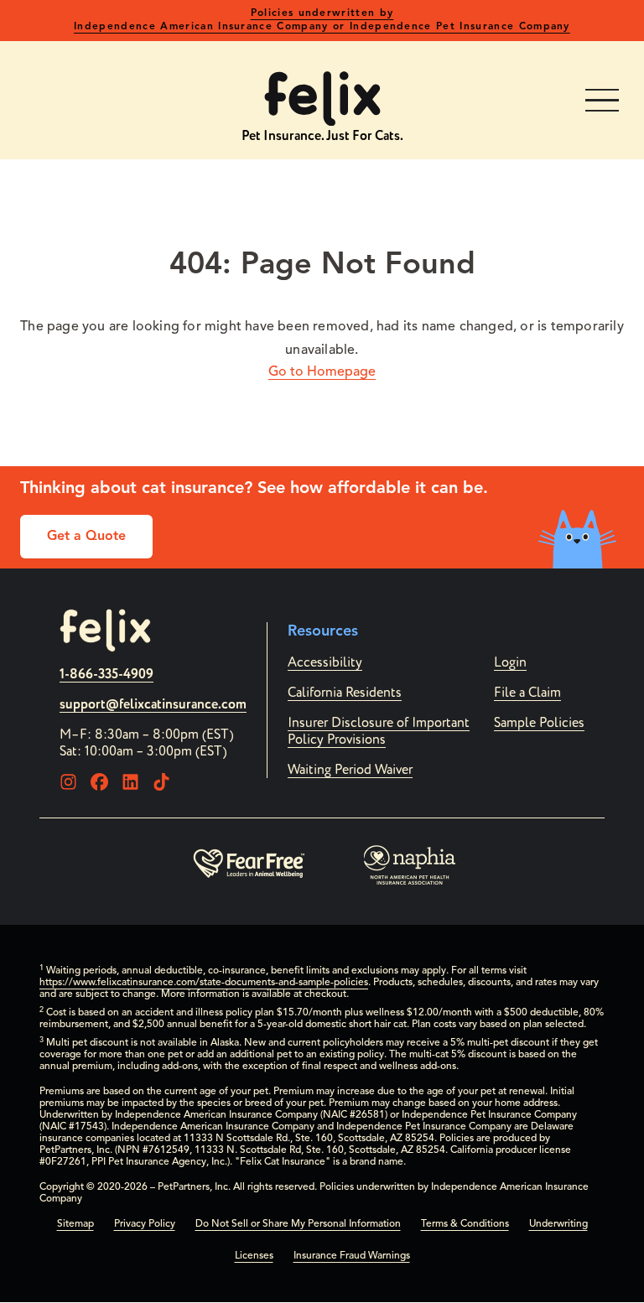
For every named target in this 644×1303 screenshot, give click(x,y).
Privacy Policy (144, 1224)
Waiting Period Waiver (350, 769)
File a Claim (527, 692)
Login (510, 662)
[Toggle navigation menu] (602, 100)
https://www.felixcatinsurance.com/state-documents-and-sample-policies (203, 983)
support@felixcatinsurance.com (153, 704)
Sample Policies (539, 722)
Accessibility (325, 662)
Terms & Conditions (465, 1224)
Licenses (254, 1256)
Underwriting (558, 1224)
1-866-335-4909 (106, 674)
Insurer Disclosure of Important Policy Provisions (379, 731)
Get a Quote (86, 536)
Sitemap (75, 1224)
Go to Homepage (322, 372)
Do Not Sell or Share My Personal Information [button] (298, 1224)
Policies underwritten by (322, 20)
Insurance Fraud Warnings (351, 1256)
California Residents (345, 692)
